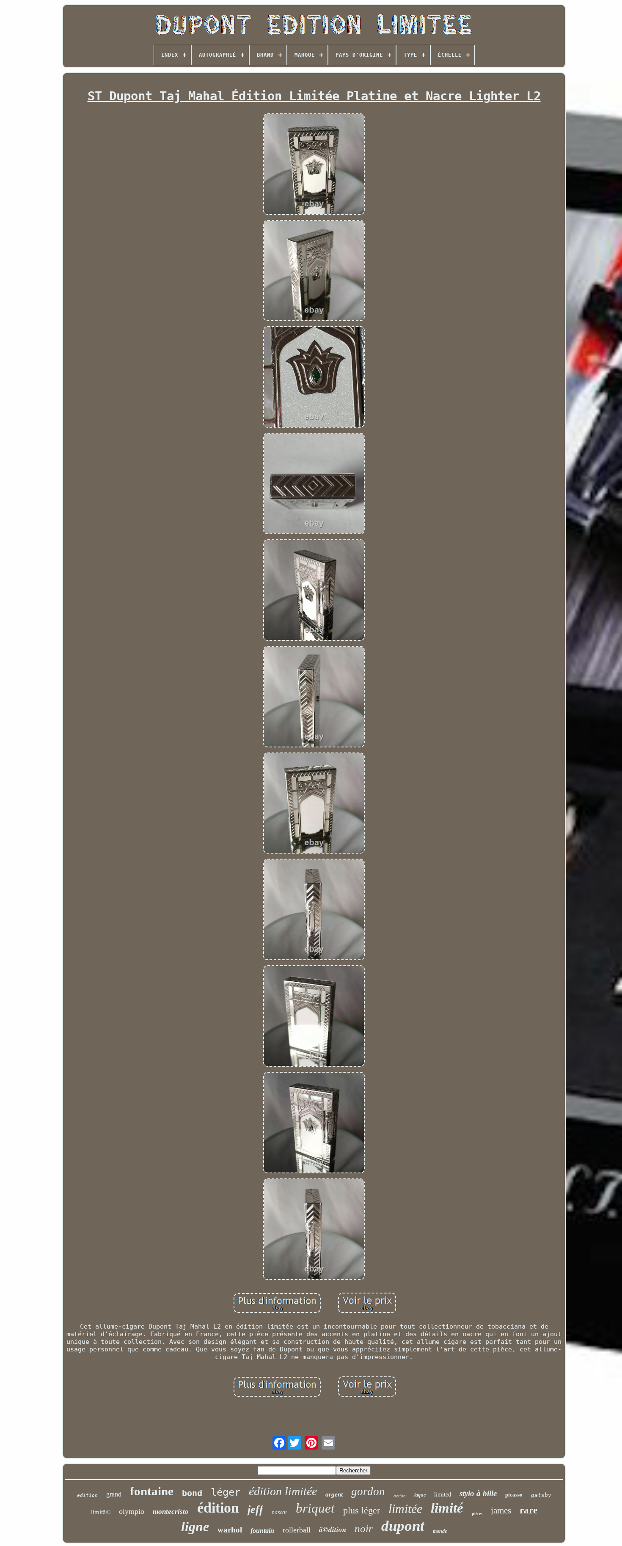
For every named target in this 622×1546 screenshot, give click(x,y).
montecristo (171, 1512)
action (400, 1495)
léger (225, 1492)
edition (87, 1495)
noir (364, 1528)
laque (420, 1495)
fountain (262, 1530)
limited (442, 1494)
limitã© (100, 1512)
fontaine (151, 1491)
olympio (131, 1511)
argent (334, 1494)
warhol (229, 1529)
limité (447, 1508)
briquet (315, 1508)
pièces (477, 1513)
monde (440, 1531)
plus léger (361, 1510)
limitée (405, 1509)
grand (113, 1494)
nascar (279, 1512)
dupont (402, 1526)
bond (192, 1493)
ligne (195, 1526)
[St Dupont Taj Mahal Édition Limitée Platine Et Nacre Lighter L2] (314, 165)
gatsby (541, 1495)
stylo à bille (478, 1493)
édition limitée (283, 1491)
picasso (514, 1494)
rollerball (297, 1530)
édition (218, 1508)
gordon (368, 1491)
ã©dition (332, 1529)
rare (528, 1510)
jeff (255, 1509)
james (501, 1510)
